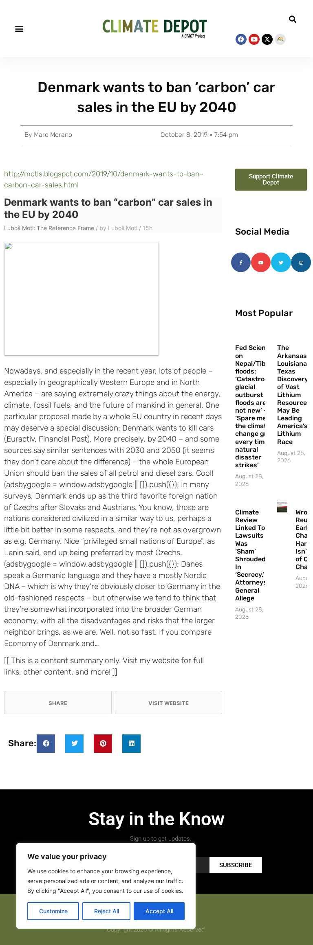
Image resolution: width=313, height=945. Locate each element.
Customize (53, 911)
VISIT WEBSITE (168, 703)
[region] (106, 886)
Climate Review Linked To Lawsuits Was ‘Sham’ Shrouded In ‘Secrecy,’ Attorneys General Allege (251, 555)
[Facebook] (241, 39)
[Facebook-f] (241, 262)
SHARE (57, 703)
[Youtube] (254, 39)
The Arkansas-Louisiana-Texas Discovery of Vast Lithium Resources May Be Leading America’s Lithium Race (294, 394)
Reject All (106, 911)
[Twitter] (281, 262)
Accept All (159, 911)
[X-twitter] (267, 39)
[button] (19, 28)
